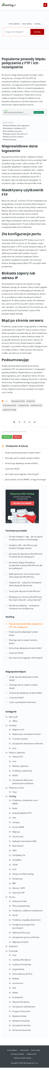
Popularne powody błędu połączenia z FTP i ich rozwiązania (26, 625)
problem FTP (30, 401)
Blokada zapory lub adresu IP (15, 134)
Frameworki (17, 997)
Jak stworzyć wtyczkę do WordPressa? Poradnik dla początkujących (26, 555)
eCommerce (17, 983)
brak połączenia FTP (9, 405)
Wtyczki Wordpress (21, 1002)
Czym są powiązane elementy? (22, 702)
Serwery (16, 822)
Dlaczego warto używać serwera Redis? (22, 458)
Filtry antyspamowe (21, 906)
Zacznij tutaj (17, 836)
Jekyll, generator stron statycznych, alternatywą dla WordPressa (24, 575)
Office (15, 721)
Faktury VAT (17, 756)
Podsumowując (10, 139)
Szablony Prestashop (21, 964)
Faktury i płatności (17, 752)
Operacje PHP (18, 892)
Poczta (12, 897)
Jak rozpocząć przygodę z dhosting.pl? (22, 474)
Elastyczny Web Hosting (23, 874)
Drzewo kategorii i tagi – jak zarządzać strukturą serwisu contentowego (26, 538)
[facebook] (19, 422)
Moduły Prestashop (21, 1021)
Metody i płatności (20, 766)
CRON (15, 864)
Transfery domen (20, 739)
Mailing (15, 978)
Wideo (15, 992)
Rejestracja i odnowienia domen (26, 734)
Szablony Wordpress (21, 960)
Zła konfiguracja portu (13, 131)
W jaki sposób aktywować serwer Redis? (22, 452)
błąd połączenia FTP (18, 401)
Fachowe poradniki (17, 1054)
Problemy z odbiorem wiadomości (27, 910)
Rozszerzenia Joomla (21, 1030)
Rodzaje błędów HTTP (22, 813)
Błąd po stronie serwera (13, 137)
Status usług (35, 1050)
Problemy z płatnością (22, 771)
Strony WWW (18, 827)
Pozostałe (13, 951)
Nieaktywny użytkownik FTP (15, 128)
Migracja (16, 832)
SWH (14, 850)
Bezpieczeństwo (19, 1016)
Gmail (15, 915)
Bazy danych (17, 846)
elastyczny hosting (9, 410)
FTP (14, 883)
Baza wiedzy (27, 24)
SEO (14, 988)
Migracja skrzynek (20, 942)
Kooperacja (17, 878)
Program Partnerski (21, 1011)
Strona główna (14, 24)
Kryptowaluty (18, 969)
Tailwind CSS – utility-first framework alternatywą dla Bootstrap (25, 584)
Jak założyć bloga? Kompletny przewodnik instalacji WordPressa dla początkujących (25, 565)
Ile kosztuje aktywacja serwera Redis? (21, 463)
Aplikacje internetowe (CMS (24, 841)
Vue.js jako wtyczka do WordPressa (24, 591)
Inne (14, 748)
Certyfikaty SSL (19, 855)
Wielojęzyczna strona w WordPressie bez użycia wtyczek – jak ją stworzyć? (25, 598)
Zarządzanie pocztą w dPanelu (25, 937)
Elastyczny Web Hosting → (23, 1058)
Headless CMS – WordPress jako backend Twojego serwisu (23, 546)
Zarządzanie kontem (21, 1025)
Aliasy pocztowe (19, 901)
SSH (14, 818)
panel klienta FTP (36, 405)
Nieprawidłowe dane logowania (16, 125)
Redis (14, 808)
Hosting (37, 24)
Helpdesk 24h (31, 1054)
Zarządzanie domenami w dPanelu (27, 743)
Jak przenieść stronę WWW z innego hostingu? (25, 479)
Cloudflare (17, 860)
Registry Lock (18, 729)
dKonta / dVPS (18, 888)
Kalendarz (13, 946)
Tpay (14, 792)
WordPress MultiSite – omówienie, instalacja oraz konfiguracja (24, 607)
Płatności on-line (16, 788)
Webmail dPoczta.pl (21, 932)
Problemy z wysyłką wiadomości (26, 920)
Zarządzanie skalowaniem (23, 1006)
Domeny (13, 725)
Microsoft (13, 717)
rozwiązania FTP (23, 405)
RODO (15, 775)
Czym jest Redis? (12, 468)
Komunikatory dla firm (22, 974)
